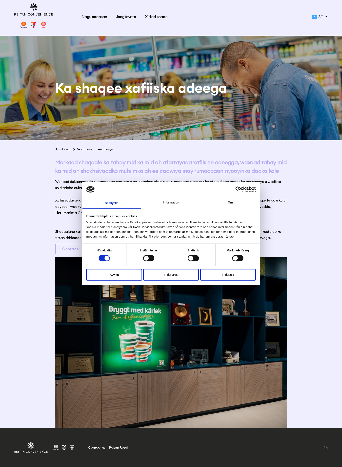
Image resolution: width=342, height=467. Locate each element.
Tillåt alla (228, 274)
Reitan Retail (118, 447)
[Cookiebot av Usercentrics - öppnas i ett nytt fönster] (238, 189)
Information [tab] (171, 202)
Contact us (73, 248)
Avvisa (114, 274)
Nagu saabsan (94, 16)
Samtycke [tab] (112, 203)
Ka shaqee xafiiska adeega (95, 149)
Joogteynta (126, 16)
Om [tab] (230, 202)
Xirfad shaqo (156, 16)
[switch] (148, 258)
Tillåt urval (171, 274)
